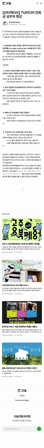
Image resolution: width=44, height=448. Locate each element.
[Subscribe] (39, 429)
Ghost (26, 400)
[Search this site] (37, 3)
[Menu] (41, 3)
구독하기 (22, 396)
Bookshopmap (14, 22)
